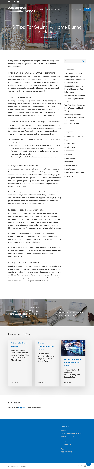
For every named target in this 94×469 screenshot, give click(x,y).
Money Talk (68, 162)
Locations (58, 9)
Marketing (68, 154)
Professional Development (74, 173)
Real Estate (47, 21)
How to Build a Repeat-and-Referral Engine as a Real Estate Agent (74, 89)
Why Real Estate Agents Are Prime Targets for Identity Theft (74, 108)
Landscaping (69, 151)
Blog (66, 9)
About (42, 9)
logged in (21, 408)
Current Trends (70, 143)
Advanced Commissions (73, 136)
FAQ (72, 9)
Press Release (69, 169)
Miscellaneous (69, 158)
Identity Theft (69, 147)
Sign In (87, 9)
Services (50, 9)
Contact (79, 9)
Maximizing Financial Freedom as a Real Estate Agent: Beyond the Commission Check (74, 119)
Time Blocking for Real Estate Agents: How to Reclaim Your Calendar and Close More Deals (74, 78)
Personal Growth (70, 165)
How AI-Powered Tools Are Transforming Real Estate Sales (74, 98)
